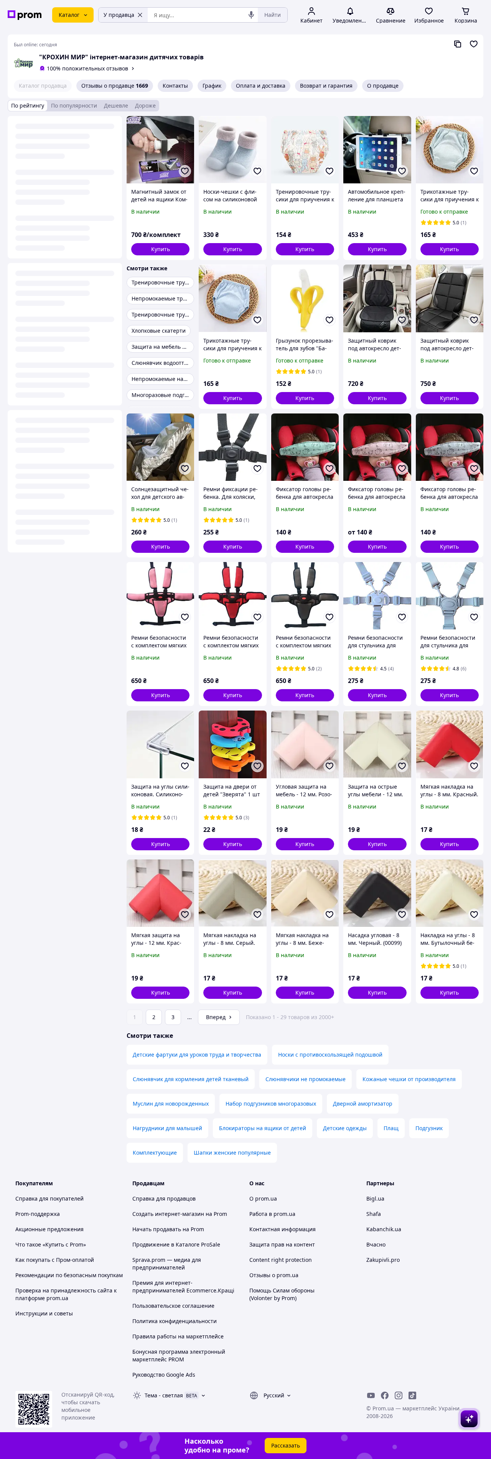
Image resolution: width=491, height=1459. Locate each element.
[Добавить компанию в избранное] (473, 44)
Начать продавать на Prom (168, 1229)
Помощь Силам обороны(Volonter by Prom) (282, 1294)
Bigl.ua (375, 1198)
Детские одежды (345, 1128)
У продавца (119, 14)
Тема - (164, 1395)
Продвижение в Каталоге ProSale (176, 1244)
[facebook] (384, 1395)
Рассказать (285, 1445)
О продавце (383, 85)
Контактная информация (282, 1229)
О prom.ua (263, 1198)
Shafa (373, 1213)
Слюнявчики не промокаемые (305, 1079)
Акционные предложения (49, 1229)
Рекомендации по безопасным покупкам (69, 1275)
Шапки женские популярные (232, 1152)
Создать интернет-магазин (168, 1213)
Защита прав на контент (282, 1244)
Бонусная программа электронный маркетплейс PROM (178, 1355)
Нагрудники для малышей (167, 1128)
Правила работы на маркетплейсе (178, 1336)
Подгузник (429, 1128)
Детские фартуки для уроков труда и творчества (197, 1054)
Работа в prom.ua (272, 1213)
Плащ (391, 1128)
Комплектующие (155, 1152)
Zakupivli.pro (383, 1259)
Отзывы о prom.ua (273, 1275)
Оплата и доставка (260, 85)
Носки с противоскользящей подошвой (330, 1054)
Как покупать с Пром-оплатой (54, 1259)
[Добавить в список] (185, 171)
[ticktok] (412, 1395)
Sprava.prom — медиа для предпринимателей (166, 1263)
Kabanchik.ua (383, 1229)
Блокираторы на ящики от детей (262, 1128)
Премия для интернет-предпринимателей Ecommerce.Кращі (183, 1286)
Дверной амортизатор (362, 1103)
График (212, 85)
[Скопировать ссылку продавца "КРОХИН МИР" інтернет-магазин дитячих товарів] (457, 44)
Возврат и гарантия (326, 85)
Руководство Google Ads (163, 1374)
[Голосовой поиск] (251, 15)
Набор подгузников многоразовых (271, 1103)
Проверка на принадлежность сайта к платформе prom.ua (66, 1294)
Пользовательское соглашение (173, 1305)
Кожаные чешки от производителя (409, 1079)
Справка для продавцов (164, 1198)
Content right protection (280, 1259)
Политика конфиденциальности (174, 1321)
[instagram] (398, 1395)
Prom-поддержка (37, 1213)
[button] (160, 249)
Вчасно (376, 1244)
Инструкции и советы (44, 1313)
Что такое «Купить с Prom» (50, 1244)
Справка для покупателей (49, 1198)
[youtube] (371, 1395)
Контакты (175, 85)
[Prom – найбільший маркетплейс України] (24, 15)
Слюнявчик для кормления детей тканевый (191, 1079)
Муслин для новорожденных (171, 1103)
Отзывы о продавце (114, 85)
